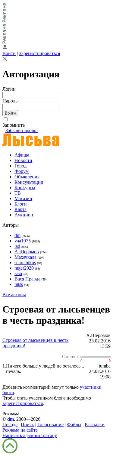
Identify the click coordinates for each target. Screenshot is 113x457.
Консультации (28, 182)
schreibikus (25, 262)
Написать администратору (29, 435)
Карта (20, 209)
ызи (18, 273)
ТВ (17, 193)
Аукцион (23, 214)
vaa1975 (22, 240)
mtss (18, 284)
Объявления (26, 176)
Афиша (21, 154)
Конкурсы (24, 187)
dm (17, 235)
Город (20, 165)
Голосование (50, 424)
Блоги (20, 203)
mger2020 (24, 268)
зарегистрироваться (22, 403)
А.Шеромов (26, 251)
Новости (23, 160)
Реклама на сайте (20, 430)
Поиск (27, 424)
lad (17, 246)
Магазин (23, 198)
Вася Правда (27, 278)
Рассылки (95, 424)
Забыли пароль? (21, 130)
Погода (9, 424)
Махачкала (25, 257)
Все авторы (14, 294)
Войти (9, 53)
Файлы (74, 424)
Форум (21, 171)
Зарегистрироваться (39, 53)
